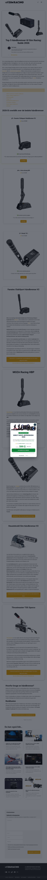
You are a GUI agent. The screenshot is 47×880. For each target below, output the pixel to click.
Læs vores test (21, 455)
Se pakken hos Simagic (23, 450)
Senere (27, 455)
